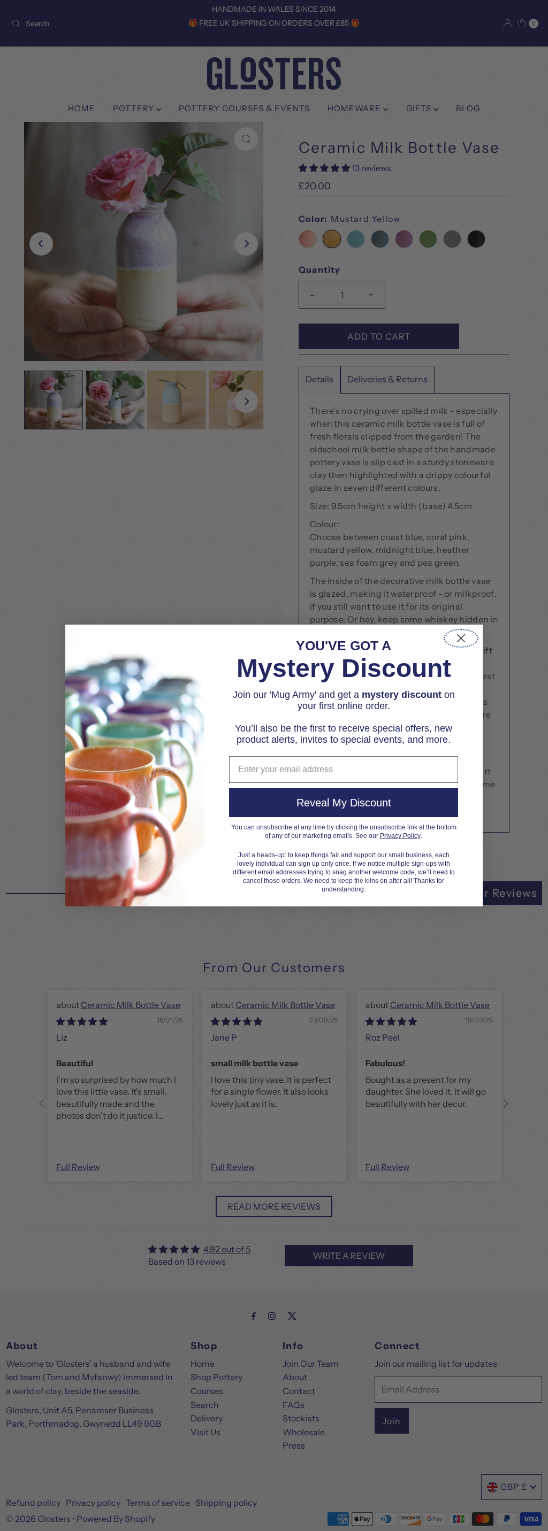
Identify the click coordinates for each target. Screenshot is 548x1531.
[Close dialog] (461, 638)
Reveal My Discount (343, 803)
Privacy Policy (400, 836)
